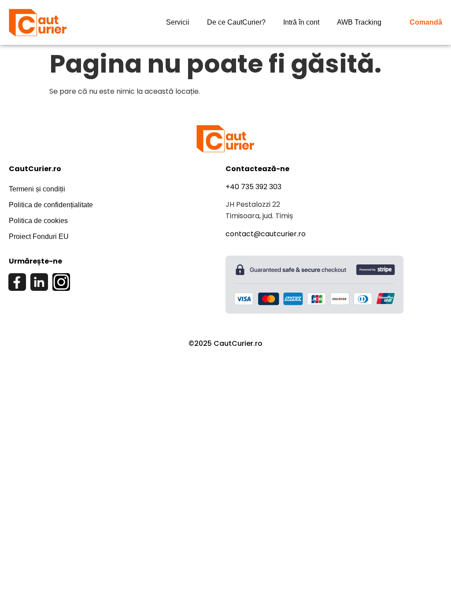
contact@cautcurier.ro (266, 234)
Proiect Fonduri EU (39, 236)
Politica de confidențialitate (51, 205)
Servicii (177, 22)
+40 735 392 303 (253, 187)
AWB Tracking (359, 22)
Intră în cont (301, 22)
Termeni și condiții (37, 189)
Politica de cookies (38, 220)
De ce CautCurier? (236, 22)
